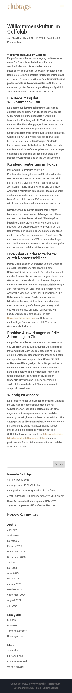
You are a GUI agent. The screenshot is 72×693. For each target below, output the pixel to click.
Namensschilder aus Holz (21, 318)
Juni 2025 (12, 562)
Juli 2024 (12, 605)
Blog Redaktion (20, 38)
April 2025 (13, 573)
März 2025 (13, 578)
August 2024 (14, 600)
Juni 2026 (12, 530)
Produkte (52, 38)
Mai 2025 (12, 568)
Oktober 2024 (14, 589)
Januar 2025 (14, 584)
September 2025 (16, 557)
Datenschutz (21, 688)
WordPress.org (15, 666)
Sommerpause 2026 (18, 479)
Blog (38, 688)
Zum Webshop (51, 688)
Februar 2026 (14, 546)
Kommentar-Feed (17, 661)
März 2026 (13, 540)
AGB (31, 688)
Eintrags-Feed (15, 656)
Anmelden (13, 650)
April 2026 (13, 535)
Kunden (11, 620)
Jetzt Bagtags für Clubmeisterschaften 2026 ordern (35, 496)
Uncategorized (15, 636)
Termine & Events (17, 630)
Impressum (54, 683)
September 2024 (16, 594)
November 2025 (16, 551)
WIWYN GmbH (38, 683)
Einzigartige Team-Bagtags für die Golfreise (31, 490)
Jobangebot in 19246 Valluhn (23, 485)
